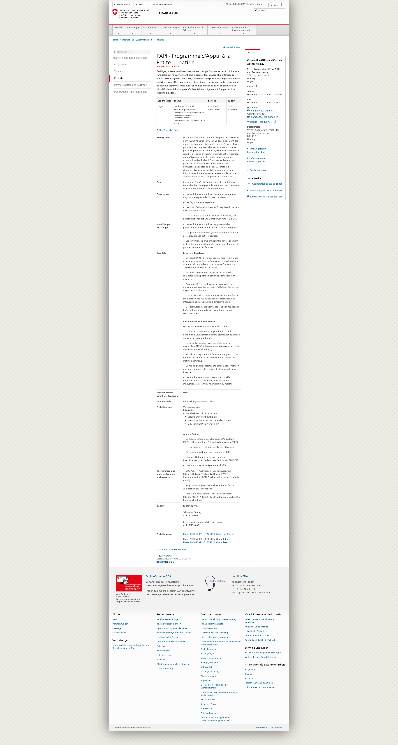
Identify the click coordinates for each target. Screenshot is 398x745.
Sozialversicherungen (211, 658)
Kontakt (251, 52)
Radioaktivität (163, 651)
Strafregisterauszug (210, 671)
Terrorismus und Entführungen (171, 642)
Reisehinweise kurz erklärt (169, 624)
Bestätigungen (207, 653)
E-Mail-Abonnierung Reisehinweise (173, 664)
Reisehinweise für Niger (168, 619)
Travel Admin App (165, 668)
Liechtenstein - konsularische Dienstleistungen (214, 686)
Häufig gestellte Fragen (167, 637)
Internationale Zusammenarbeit (241, 28)
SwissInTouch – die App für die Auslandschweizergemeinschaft (215, 719)
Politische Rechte (209, 628)
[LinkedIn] (163, 561)
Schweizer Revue (208, 704)
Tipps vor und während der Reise (172, 628)
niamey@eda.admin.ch (262, 110)
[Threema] (166, 561)
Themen (248, 674)
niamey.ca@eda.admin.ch (264, 116)
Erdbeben (161, 646)
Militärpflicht (207, 667)
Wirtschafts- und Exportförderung (261, 657)
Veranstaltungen (120, 624)
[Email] (172, 561)
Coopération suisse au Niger (267, 183)
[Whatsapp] (169, 561)
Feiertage (116, 628)
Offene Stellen (119, 633)
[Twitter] (161, 561)
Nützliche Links (208, 700)
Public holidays (258, 170)
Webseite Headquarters (260, 121)
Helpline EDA (239, 576)
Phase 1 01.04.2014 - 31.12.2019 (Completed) (206, 542)
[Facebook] (158, 561)
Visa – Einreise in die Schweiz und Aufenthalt (260, 620)
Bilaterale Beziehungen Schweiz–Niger (263, 652)
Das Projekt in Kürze (169, 130)
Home (115, 40)
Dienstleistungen (170, 27)
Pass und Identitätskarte (212, 624)
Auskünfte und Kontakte (256, 627)
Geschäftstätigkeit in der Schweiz (260, 640)
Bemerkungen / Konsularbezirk (266, 190)
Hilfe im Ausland (164, 655)
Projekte (249, 678)
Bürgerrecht (206, 708)
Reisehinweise (150, 27)
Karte (250, 86)
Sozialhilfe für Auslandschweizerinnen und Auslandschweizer (221, 643)
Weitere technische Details (172, 549)
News (115, 619)
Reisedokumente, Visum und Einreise (174, 633)
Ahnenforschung (208, 676)
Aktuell (118, 27)
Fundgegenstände (209, 662)
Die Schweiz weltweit (162, 4)
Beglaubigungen (208, 649)
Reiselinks (161, 660)
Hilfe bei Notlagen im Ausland (215, 637)
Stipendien (206, 680)
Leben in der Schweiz (255, 631)
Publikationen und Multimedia (259, 687)
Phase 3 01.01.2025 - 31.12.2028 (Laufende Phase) (208, 534)
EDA (141, 4)
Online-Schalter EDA (158, 576)
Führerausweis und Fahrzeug (214, 633)
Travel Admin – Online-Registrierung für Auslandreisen (219, 693)
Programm (250, 669)
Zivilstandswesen (208, 713)
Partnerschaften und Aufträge (259, 683)
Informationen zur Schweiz (258, 635)
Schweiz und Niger (218, 27)
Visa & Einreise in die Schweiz (193, 28)
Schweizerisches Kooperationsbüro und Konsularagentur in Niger (130, 646)
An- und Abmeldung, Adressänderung (218, 619)
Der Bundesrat (123, 4)
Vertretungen (133, 27)
